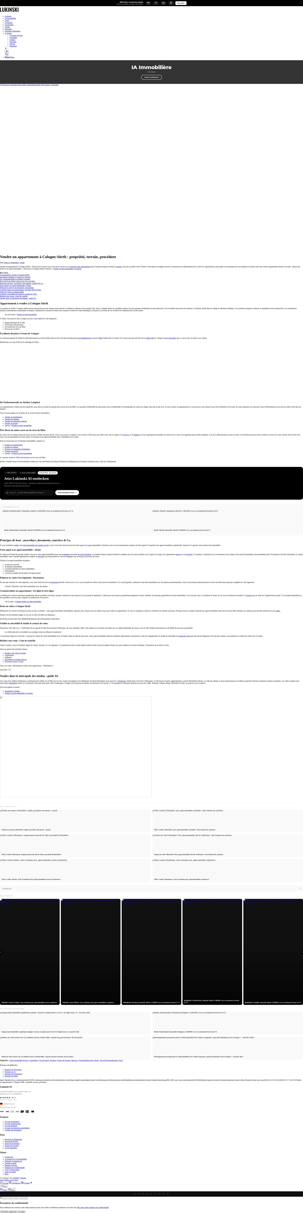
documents (54, 582)
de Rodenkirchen (84, 338)
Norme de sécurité (11, 1146)
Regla (96, 1060)
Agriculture (33, 1060)
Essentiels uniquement (9, 1212)
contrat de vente (184, 636)
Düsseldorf (13, 683)
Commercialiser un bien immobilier (28, 602)
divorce (126, 435)
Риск (121, 1060)
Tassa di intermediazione (109, 1060)
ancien (178, 554)
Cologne (118, 267)
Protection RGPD (11, 1141)
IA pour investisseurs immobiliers (17, 1128)
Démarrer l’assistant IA (13, 1161)
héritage (137, 435)
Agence (7, 263)
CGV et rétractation (12, 1170)
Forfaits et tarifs (10, 1163)
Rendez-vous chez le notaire (15, 653)
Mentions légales (11, 1165)
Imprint (23, 1178)
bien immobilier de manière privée (36, 545)
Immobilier (15, 263)
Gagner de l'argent (63, 1060)
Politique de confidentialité (15, 1168)
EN (139, 1194)
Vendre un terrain (11, 423)
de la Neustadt (170, 338)
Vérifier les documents (13, 1130)
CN (168, 1194)
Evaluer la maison (11, 447)
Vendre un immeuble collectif (16, 421)
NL (151, 1194)
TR (163, 1194)
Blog (6, 1174)
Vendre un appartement (13, 417)
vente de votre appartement (80, 267)
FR (143, 1194)
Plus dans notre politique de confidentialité (93, 1207)
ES (147, 1194)
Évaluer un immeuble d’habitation (17, 449)
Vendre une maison (12, 419)
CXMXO (15, 1178)
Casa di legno (44, 1060)
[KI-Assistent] (6, 48)
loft (160, 554)
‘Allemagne (121, 681)
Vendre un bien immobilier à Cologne (67, 269)
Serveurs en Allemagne (13, 1139)
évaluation (66, 554)
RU (159, 1194)
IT (155, 1194)
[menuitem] (154, 16)
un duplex (188, 554)
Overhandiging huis (86, 1060)
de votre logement (84, 554)
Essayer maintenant (152, 77)
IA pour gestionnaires (13, 1124)
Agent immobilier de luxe (19, 1060)
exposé (248, 595)
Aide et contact (10, 1172)
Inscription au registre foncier (16, 660)
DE (135, 1194)
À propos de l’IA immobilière (16, 1159)
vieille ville (149, 338)
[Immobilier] (9, 12)
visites (277, 611)
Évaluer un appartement (13, 445)
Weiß (100, 338)
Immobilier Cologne (12, 691)
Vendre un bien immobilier (27, 315)
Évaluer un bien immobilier (22, 453)
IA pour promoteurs (12, 1122)
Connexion (9, 1157)
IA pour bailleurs (11, 1126)
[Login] (7, 51)
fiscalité (41, 557)
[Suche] (7, 54)
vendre (22, 263)
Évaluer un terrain (11, 451)
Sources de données (12, 1144)
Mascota (74, 1060)
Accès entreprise (11, 1148)
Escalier (53, 1060)
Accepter (21, 1212)
